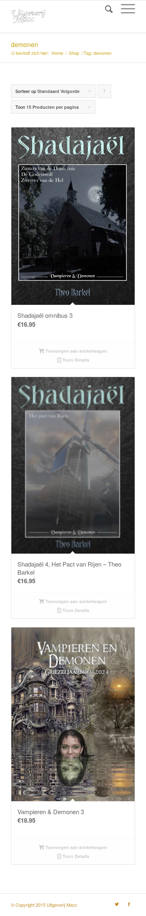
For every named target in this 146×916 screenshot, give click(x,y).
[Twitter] (117, 904)
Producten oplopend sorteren (104, 93)
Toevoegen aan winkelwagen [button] (75, 351)
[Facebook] (129, 904)
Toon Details (75, 360)
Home (57, 53)
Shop (74, 53)
